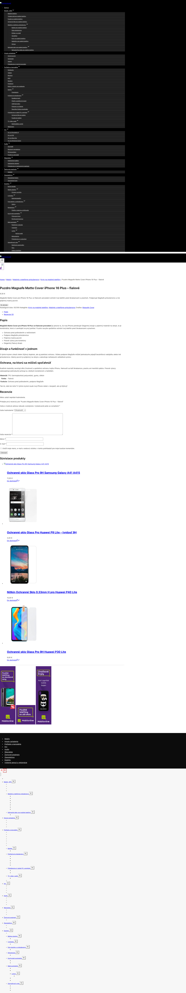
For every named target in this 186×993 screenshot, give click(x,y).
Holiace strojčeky (16, 250)
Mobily (7, 739)
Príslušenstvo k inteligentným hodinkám (18, 166)
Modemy (10, 81)
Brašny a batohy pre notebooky (16, 86)
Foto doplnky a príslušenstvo (17, 947)
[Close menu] (0, 774)
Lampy (14, 974)
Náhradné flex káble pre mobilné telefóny (23, 50)
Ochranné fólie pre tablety (19, 115)
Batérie (10, 848)
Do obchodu (4, 305)
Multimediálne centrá (17, 124)
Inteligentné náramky (13, 163)
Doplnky (8, 760)
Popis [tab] (6, 312)
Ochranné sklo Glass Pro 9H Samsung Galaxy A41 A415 (43, 472)
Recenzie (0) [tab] (9, 314)
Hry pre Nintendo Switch (14, 140)
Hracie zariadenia (11, 741)
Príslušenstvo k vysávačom (19, 239)
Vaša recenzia (6, 434)
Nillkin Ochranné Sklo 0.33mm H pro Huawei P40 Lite (42, 592)
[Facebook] (1, 269)
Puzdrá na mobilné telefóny (15, 19)
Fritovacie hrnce (16, 216)
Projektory (10, 83)
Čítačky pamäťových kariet (19, 101)
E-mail (3, 444)
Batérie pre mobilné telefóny (19, 27)
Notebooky (11, 70)
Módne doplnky (13, 936)
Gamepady (11, 58)
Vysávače (14, 227)
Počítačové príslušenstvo (16, 854)
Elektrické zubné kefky (18, 245)
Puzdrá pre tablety (17, 118)
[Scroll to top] (1, 770)
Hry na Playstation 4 (13, 132)
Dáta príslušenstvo (17, 30)
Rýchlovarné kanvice (17, 219)
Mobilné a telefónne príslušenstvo (62, 308)
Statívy (14, 204)
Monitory (10, 75)
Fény (13, 247)
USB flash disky (16, 103)
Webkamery (11, 126)
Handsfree (14, 36)
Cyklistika (11, 942)
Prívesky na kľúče (16, 192)
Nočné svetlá (19, 233)
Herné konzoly (12, 56)
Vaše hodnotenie (7, 410)
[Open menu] (2, 260)
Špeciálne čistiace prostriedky (20, 109)
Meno (3, 439)
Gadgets (10, 172)
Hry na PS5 (11, 135)
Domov (6, 8)
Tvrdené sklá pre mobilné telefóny (17, 16)
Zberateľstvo (10, 757)
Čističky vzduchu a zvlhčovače (20, 210)
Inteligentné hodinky (13, 160)
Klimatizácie (11, 953)
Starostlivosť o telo (13, 983)
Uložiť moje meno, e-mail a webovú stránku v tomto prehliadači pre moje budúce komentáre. (38, 448)
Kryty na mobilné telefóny (18, 38)
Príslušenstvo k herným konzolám (17, 64)
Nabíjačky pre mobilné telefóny (20, 41)
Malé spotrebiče (13, 966)
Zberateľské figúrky (13, 178)
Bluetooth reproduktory (14, 149)
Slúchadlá (10, 146)
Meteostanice (15, 236)
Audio (7, 749)
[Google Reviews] (3, 269)
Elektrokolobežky (16, 198)
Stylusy (14, 44)
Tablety (10, 72)
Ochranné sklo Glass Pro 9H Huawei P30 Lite (36, 651)
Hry (6, 747)
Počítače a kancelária (13, 744)
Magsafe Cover (88, 308)
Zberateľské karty (12, 180)
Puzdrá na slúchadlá (13, 155)
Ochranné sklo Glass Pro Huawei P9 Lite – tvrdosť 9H (42, 532)
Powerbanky (15, 92)
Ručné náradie (12, 186)
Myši (9, 78)
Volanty (10, 61)
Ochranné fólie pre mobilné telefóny (17, 21)
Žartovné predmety (12, 755)
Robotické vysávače (17, 225)
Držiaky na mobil (16, 33)
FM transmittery (12, 152)
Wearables (9, 752)
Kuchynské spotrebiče (15, 958)
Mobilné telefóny (12, 13)
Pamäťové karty (16, 98)
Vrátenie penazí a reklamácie (16, 763)
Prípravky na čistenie (17, 106)
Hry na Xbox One (12, 138)
